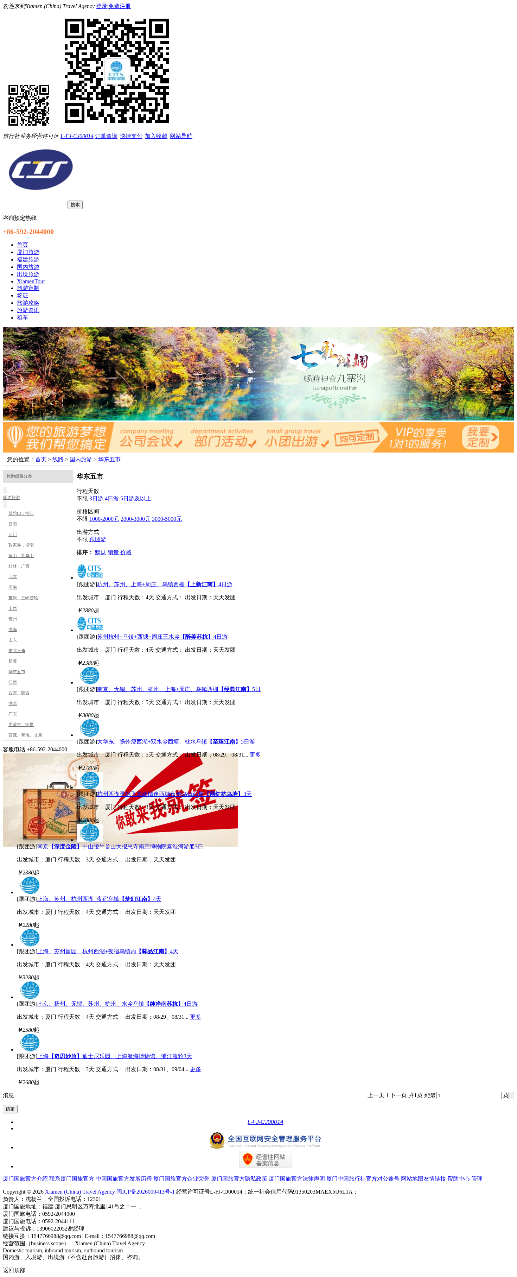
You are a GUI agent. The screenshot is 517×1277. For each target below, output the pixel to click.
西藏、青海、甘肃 (25, 735)
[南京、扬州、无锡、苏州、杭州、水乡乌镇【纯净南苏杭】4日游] (30, 997)
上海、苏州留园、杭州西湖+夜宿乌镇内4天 (107, 951)
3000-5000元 (167, 519)
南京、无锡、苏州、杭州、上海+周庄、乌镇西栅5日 (179, 689)
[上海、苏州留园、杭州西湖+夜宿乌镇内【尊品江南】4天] (30, 945)
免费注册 (119, 6)
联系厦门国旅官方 (71, 1179)
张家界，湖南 (21, 545)
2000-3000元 (136, 519)
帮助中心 (458, 1179)
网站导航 (181, 136)
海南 (12, 629)
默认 (100, 552)
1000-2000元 (104, 519)
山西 (12, 608)
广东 (12, 714)
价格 (126, 552)
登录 (101, 6)
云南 (12, 523)
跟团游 (97, 539)
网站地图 (412, 1179)
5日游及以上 (135, 498)
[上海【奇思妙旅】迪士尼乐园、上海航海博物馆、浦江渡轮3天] (30, 1049)
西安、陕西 (19, 692)
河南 (12, 587)
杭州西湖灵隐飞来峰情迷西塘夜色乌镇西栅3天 (174, 794)
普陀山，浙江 (21, 513)
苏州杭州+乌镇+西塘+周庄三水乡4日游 (162, 637)
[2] (258, 451)
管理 (477, 1179)
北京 (12, 576)
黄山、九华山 (21, 555)
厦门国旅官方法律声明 (297, 1179)
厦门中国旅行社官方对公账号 (363, 1179)
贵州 (12, 619)
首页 (40, 459)
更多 (255, 755)
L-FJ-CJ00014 (77, 136)
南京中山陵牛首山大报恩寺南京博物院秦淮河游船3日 (120, 846)
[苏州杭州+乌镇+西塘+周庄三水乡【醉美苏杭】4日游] (90, 630)
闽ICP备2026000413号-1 (145, 1192)
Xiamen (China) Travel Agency (80, 1192)
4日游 (112, 498)
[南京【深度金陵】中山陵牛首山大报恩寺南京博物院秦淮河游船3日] (90, 840)
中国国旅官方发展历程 (124, 1179)
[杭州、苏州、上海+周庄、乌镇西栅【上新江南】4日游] (90, 578)
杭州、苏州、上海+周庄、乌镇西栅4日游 (164, 584)
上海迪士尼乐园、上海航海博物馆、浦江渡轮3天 (114, 1056)
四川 (12, 534)
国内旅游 (81, 459)
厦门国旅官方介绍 (25, 1179)
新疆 (12, 661)
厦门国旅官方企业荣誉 (181, 1179)
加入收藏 (156, 136)
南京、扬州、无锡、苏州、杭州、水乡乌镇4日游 (117, 1004)
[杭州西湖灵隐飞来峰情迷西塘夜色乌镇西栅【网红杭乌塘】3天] (90, 787)
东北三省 (16, 650)
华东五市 (109, 459)
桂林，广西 (19, 566)
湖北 (12, 703)
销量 (113, 552)
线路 (58, 459)
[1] (258, 419)
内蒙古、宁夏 (21, 724)
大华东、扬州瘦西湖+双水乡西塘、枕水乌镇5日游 (176, 742)
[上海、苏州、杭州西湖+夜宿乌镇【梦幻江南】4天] (30, 892)
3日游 (97, 498)
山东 (12, 640)
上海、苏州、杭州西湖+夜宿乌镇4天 (99, 899)
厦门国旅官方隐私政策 (239, 1179)
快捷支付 (131, 136)
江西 (12, 682)
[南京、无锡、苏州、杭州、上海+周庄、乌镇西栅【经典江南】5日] (90, 682)
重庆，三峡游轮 (23, 597)
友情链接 (434, 1179)
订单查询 (106, 136)
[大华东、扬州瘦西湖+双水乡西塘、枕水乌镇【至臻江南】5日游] (90, 735)
